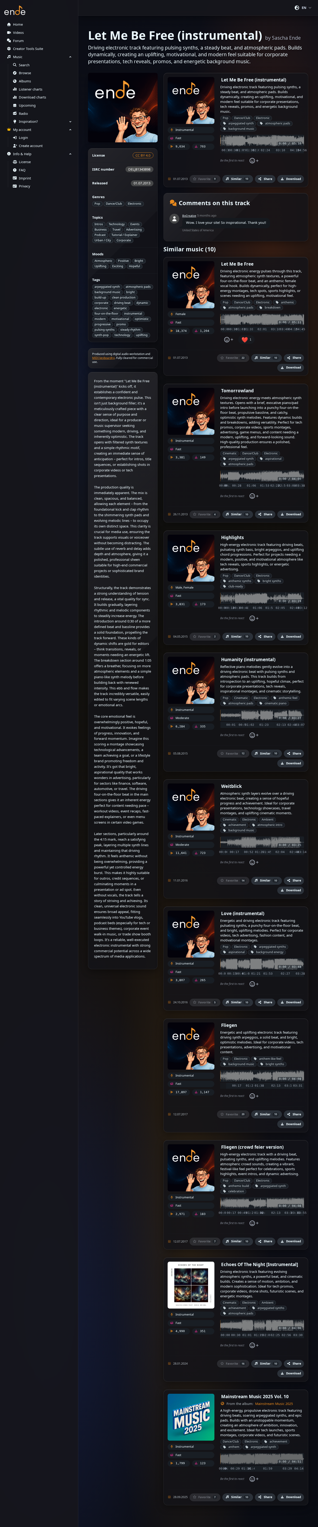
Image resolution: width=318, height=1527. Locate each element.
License (25, 162)
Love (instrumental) (242, 913)
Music (17, 57)
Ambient (268, 819)
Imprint (25, 178)
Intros (99, 224)
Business (101, 229)
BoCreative (189, 215)
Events (134, 224)
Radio (23, 113)
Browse (25, 73)
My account (22, 129)
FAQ (22, 170)
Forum (18, 40)
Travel (116, 229)
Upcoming (27, 105)
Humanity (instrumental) (248, 659)
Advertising (134, 229)
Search (24, 65)
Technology (117, 224)
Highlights (232, 537)
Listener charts (30, 89)
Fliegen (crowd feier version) (252, 1147)
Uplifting (100, 266)
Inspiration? (28, 121)
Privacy (24, 186)
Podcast (100, 234)
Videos (18, 32)
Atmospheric (103, 260)
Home (18, 24)
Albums (25, 81)
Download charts (32, 97)
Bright (139, 260)
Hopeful (134, 266)
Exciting (117, 266)
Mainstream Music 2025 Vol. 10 (255, 1396)
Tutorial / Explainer (124, 234)
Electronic (134, 203)
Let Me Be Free (237, 264)
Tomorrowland (237, 390)
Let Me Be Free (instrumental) (253, 79)
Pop (97, 203)
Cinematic (230, 453)
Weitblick (231, 786)
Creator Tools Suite (28, 48)
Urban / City (103, 240)
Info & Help (22, 154)
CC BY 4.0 (142, 155)
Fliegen (229, 1025)
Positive (123, 260)
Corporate (124, 240)
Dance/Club (114, 203)
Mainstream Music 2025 (274, 1403)
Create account (31, 145)
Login (23, 137)
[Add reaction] (254, 160)
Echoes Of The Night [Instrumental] (259, 1264)
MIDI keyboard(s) (103, 358)
